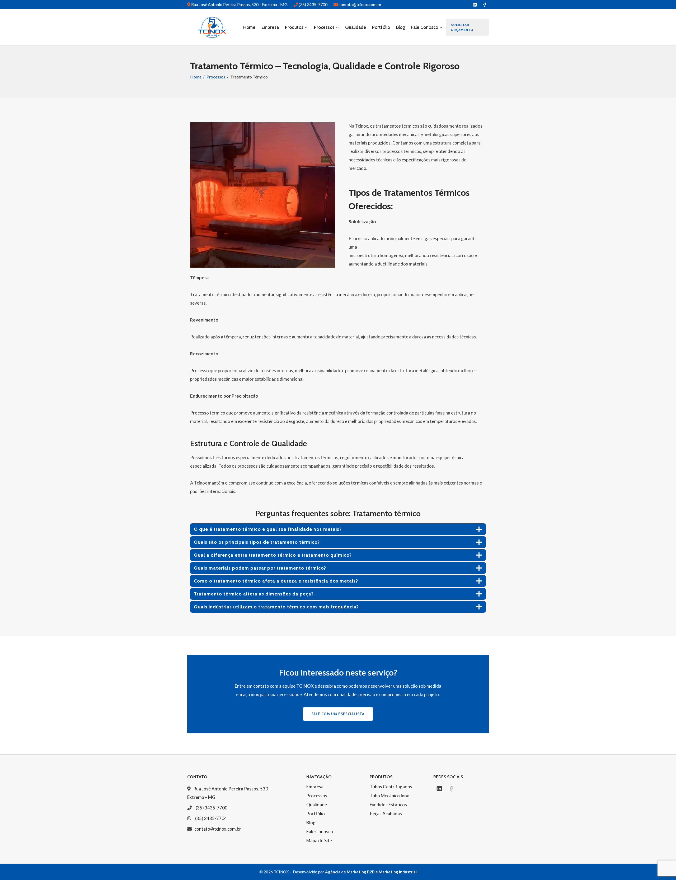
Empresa (270, 27)
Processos (316, 795)
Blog (400, 27)
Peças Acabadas (386, 813)
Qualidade (355, 27)
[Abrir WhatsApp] (663, 867)
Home (249, 27)
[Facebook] (484, 4)
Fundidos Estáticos (388, 804)
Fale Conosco (319, 831)
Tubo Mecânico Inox (389, 795)
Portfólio (381, 27)
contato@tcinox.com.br (360, 4)
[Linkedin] (474, 4)
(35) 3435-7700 (313, 4)
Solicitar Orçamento (462, 27)
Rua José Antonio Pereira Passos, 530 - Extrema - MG (239, 4)
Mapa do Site (319, 840)
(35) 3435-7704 (211, 818)
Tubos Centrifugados (391, 786)
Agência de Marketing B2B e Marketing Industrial (371, 871)
